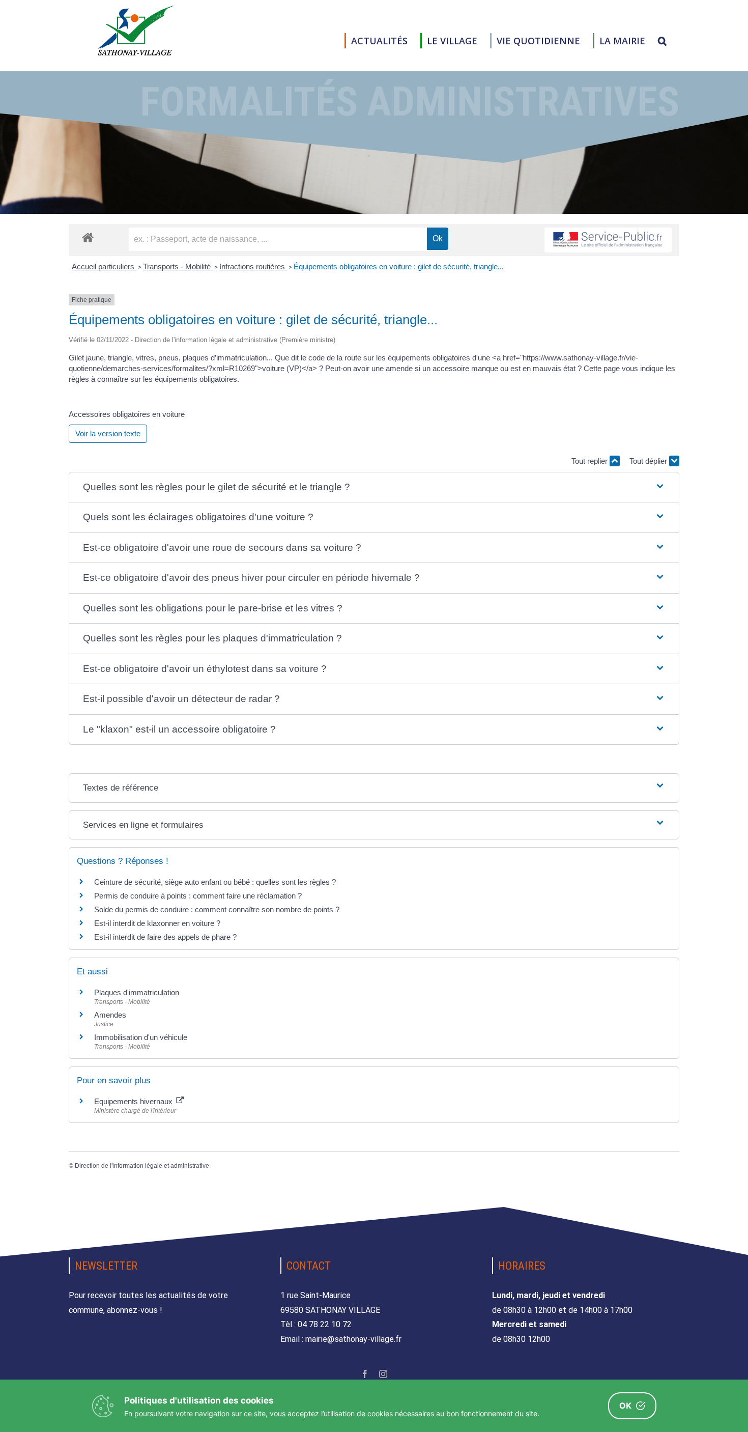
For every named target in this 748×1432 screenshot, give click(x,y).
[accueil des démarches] (87, 237)
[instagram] (383, 1374)
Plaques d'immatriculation (136, 992)
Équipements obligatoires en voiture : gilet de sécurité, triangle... (399, 266)
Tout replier (590, 461)
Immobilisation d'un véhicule (140, 1037)
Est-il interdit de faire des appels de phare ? (165, 937)
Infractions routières (253, 266)
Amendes (110, 1014)
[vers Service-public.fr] (608, 240)
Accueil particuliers (104, 266)
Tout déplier (649, 461)
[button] (662, 40)
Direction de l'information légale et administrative (142, 1165)
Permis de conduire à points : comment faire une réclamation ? (198, 895)
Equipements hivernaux (134, 1101)
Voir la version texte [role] (107, 433)
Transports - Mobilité (178, 266)
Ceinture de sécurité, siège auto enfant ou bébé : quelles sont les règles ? (215, 882)
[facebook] (365, 1374)
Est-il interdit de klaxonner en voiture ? (157, 923)
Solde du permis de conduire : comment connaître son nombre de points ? (216, 909)
